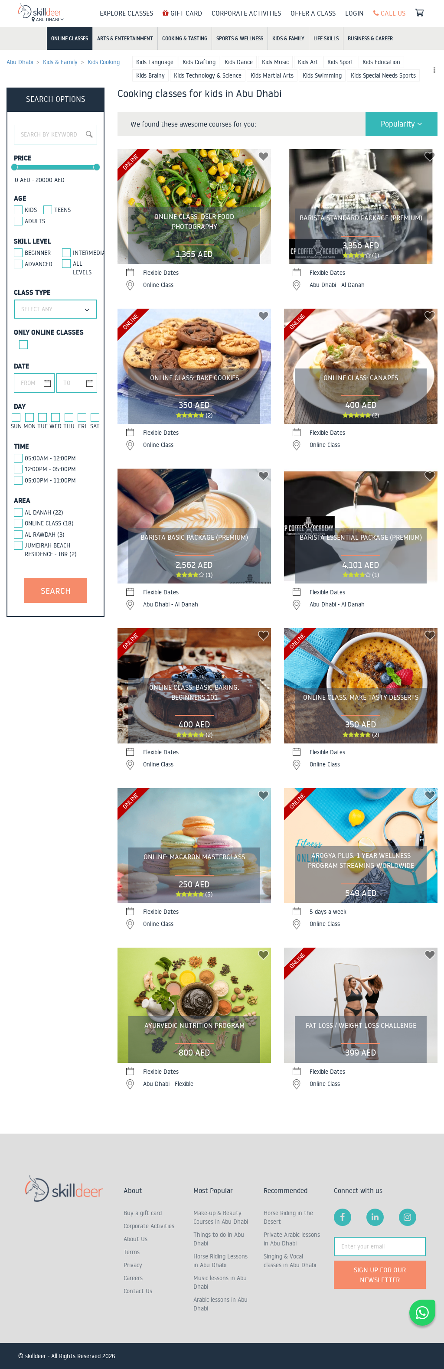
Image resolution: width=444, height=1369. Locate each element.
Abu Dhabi (47, 19)
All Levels (82, 268)
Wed (55, 426)
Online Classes (69, 38)
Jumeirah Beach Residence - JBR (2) (51, 549)
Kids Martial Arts (272, 75)
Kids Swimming (322, 75)
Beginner (37, 253)
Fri (82, 426)
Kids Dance (239, 62)
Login (354, 13)
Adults (35, 221)
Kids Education (381, 62)
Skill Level (32, 241)
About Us (135, 1239)
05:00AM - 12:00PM (50, 458)
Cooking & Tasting (184, 38)
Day (20, 406)
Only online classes (49, 332)
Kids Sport (340, 62)
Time (21, 446)
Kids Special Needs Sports (383, 75)
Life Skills (326, 38)
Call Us (392, 13)
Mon (29, 426)
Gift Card (185, 13)
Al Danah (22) (44, 512)
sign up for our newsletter (380, 1274)
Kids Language (154, 62)
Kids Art (308, 62)
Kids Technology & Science (208, 75)
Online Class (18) (49, 523)
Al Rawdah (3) (45, 534)
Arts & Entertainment (125, 38)
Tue (42, 426)
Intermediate (85, 253)
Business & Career (370, 38)
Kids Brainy (150, 75)
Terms (132, 1252)
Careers (133, 1278)
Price (23, 158)
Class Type (32, 292)
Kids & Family (288, 38)
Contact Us (138, 1291)
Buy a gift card (143, 1213)
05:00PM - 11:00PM (50, 480)
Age (20, 198)
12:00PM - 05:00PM (50, 469)
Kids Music (275, 62)
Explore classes (126, 13)
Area (22, 500)
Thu (69, 426)
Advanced (37, 264)
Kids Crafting (199, 62)
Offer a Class (313, 13)
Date (21, 366)
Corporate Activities (246, 13)
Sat (95, 426)
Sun (16, 426)
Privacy (133, 1265)
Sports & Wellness (239, 38)
